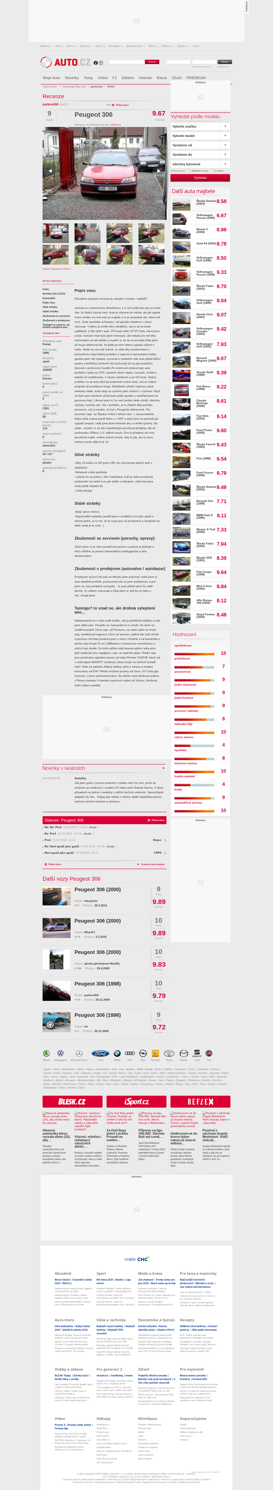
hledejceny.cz (103, 1424)
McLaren (70, 1080)
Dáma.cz (182, 46)
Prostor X (60, 1425)
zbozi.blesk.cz (104, 1439)
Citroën (47, 1073)
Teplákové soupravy (148, 1447)
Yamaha (71, 1087)
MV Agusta (140, 1080)
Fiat (209, 1060)
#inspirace (103, 1375)
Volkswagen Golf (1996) (204, 259)
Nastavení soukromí (83, 1482)
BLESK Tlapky (63, 1375)
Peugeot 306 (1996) (98, 1015)
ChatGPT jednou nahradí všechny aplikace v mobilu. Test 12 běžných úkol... (114, 1353)
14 (79, 999)
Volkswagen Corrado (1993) (204, 331)
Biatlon (120, 1279)
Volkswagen (60, 1060)
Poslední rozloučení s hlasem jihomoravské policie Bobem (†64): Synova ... (152, 1290)
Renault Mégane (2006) (206, 359)
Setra (116, 1084)
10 (79, 937)
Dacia (57, 1073)
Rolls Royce (70, 1084)
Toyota (169, 1060)
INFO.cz (67, 1283)
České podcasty (188, 1428)
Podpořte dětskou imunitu (153, 1375)
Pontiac (206, 1080)
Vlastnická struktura (104, 1482)
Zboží (177, 78)
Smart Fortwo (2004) (205, 616)
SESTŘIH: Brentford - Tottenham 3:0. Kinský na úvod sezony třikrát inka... (73, 1441)
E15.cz (70, 46)
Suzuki (169, 1084)
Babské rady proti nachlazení (155, 1379)
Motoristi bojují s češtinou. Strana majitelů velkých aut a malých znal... (72, 1296)
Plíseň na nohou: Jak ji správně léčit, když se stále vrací (155, 1396)
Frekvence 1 (186, 1436)
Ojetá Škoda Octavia (107, 1458)
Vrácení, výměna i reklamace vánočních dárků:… (88, 1141)
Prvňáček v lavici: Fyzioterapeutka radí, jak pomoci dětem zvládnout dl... (198, 1304)
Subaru (159, 1084)
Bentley (130, 1069)
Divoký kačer (81, 1375)
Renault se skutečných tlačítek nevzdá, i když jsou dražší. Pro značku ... (74, 1349)
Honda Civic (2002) (204, 316)
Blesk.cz (45, 46)
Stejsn (157, 840)
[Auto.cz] (66, 66)
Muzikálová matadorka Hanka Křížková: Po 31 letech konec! (69, 1448)
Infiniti (225, 1073)
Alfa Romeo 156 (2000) (204, 602)
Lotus (204, 1076)
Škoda (46, 1060)
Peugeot (180, 1080)
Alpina (80, 1069)
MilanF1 (89, 932)
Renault (155, 1060)
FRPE (157, 852)
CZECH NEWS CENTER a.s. (109, 1474)
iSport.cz (84, 46)
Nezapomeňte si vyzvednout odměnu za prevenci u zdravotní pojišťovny (156, 1402)
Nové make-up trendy (163, 1283)
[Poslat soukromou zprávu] (71, 104)
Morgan (128, 1080)
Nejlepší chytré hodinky (110, 1326)
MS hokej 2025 (105, 1279)
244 (79, 968)
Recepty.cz (115, 46)
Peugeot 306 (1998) (98, 983)
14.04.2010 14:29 (74, 846)
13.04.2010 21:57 (72, 852)
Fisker (138, 1073)
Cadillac (167, 1069)
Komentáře (49, 298)
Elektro (128, 78)
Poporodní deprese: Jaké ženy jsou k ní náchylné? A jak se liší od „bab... (156, 1389)
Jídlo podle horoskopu (204, 1329)
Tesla (203, 1084)
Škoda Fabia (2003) (204, 287)
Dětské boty (144, 1451)
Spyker (134, 1084)
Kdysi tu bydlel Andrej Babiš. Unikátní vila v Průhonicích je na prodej (73, 1303)
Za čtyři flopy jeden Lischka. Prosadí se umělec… (118, 1135)
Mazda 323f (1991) (204, 559)
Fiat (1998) (203, 458)
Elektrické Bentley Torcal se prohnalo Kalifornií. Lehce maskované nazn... (73, 1336)
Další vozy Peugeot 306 (72, 879)
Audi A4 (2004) (206, 243)
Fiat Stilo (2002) (202, 417)
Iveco (54, 1076)
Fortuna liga (61, 1428)
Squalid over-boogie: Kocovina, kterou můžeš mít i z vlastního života (115, 1382)
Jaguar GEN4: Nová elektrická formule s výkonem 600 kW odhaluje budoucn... (199, 1385)
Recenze (53, 96)
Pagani (170, 1080)
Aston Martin (102, 1069)
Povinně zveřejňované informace (184, 1482)
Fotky (46, 289)
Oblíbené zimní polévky (193, 1326)
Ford (100, 1060)
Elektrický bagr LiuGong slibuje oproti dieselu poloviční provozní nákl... (115, 1340)
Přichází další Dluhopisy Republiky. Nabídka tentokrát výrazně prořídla (155, 1343)
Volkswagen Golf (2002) (204, 345)
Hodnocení (183, 634)
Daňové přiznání (147, 1326)
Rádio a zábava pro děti (191, 1432)
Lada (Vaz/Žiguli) (129, 1076)
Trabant (222, 1084)
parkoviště (51, 104)
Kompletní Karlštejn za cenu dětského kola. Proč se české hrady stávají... (156, 1349)
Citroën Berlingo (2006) (202, 403)
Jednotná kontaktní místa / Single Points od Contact (141, 1482)
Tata (187, 1084)
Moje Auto (51, 78)
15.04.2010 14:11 (60, 840)
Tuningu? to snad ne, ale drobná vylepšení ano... (56, 326)
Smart (125, 1084)
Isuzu (46, 1076)
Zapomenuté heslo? (201, 66)
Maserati (221, 1076)
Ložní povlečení (145, 1455)
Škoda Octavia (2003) (206, 202)
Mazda (183, 1060)
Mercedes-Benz (79, 1060)
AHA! (58, 46)
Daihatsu (86, 1073)
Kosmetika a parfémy (148, 1443)
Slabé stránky (50, 311)
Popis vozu (49, 302)
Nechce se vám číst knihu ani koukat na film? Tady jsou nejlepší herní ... (198, 1392)
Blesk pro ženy (134, 46)
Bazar (162, 78)
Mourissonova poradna (193, 1375)
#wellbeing (117, 1375)
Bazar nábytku (145, 1458)
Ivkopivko (91, 900)
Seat (197, 1060)
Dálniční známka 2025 (75, 1329)
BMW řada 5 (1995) (204, 516)
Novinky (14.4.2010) (54, 293)
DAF (76, 1073)
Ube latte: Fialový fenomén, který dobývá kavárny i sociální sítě (196, 1349)
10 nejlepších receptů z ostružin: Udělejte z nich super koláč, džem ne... (198, 1343)
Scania (100, 1084)
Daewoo (67, 1073)
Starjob (183, 1424)
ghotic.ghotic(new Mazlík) (102, 963)
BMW (117, 1060)
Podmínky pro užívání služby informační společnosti (133, 1479)
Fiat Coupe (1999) (203, 573)
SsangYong (146, 1084)
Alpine (89, 1069)
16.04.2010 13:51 (65, 827)
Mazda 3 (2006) (202, 231)
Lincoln (194, 1076)
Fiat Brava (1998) (203, 388)
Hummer (203, 1073)
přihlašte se (116, 125)
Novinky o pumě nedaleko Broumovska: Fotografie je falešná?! (155, 1303)
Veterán (145, 78)
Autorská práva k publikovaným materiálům (85, 1479)
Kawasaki (83, 1076)
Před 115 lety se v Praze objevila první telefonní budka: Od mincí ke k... (156, 1296)
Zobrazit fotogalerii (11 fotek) (56, 269)
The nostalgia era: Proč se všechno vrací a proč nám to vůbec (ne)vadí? (114, 1388)
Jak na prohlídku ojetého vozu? (112, 1443)
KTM (114, 1076)
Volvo (62, 1087)
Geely (154, 1073)
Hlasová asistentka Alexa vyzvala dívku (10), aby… (56, 1135)
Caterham (180, 1069)
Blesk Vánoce (63, 1279)
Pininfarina (194, 1080)
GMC (162, 1073)
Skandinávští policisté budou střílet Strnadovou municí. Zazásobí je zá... (156, 1336)
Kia (92, 1076)
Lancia (160, 1076)
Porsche (217, 1080)
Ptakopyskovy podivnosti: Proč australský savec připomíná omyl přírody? (196, 1399)
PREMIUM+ (196, 78)
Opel (143, 1060)
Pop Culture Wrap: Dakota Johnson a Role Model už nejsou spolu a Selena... (115, 1395)
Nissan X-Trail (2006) (205, 531)
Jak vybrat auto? (105, 1462)
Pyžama (142, 1439)
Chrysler (214, 1069)
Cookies (205, 1479)
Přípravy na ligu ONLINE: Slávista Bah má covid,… (151, 1133)
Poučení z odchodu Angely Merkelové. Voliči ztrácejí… (215, 1135)
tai (86, 1026)
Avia (121, 1069)
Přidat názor (122, 105)
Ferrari (122, 1073)
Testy (88, 78)
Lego (140, 1436)
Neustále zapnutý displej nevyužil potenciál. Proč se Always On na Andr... (116, 1346)
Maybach (48, 1080)
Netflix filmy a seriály (67, 1379)
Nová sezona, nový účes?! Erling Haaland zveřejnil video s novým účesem (71, 1435)
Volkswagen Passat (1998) (205, 273)
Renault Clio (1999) (204, 502)
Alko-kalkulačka (64, 1326)
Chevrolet (202, 1069)
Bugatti (149, 1069)
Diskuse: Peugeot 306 (64, 820)
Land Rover (172, 1076)
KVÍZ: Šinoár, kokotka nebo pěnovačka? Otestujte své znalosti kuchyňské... (196, 1336)
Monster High (144, 1428)
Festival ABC (199, 1379)
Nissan (152, 1080)
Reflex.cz (167, 46)
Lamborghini (147, 1076)
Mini (105, 1080)
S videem (219, 171)
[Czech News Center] (143, 1258)
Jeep (72, 1076)
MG (99, 1080)
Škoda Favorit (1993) (205, 446)
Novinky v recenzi (64, 768)
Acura (56, 1069)
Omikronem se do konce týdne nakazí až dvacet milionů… (183, 1138)
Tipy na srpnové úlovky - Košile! (195, 1292)
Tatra (194, 1084)
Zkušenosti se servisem (56, 316)
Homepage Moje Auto (74, 86)
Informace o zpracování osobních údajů (180, 1479)
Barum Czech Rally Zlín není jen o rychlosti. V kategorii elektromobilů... (72, 1343)
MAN (212, 1076)
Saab (91, 1084)
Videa (103, 78)
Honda (192, 1073)
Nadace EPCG (166, 1329)
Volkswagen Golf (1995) (204, 301)
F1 (115, 78)
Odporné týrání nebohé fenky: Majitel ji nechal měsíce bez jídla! (73, 1290)
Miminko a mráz (205, 1283)
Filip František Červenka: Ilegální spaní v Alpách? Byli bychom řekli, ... (74, 1385)
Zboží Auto (102, 1455)
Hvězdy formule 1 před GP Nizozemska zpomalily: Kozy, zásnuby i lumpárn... (116, 1296)
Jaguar (63, 1076)
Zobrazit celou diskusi (152, 864)
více (195, 46)
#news (129, 1375)
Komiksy (185, 1379)
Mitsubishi (115, 1080)
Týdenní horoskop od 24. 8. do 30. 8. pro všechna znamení (198, 1297)
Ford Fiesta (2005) (204, 431)
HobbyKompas (104, 1447)
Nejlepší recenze (200, 171)
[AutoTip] (229, 77)
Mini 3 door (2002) (204, 587)
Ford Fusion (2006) (204, 474)
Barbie (141, 1432)
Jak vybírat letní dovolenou (195, 1287)
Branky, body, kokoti (80, 1425)
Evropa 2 (184, 1439)
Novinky (72, 78)
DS (105, 1073)
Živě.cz (152, 46)
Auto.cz (99, 46)
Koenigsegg (103, 1076)
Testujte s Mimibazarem (149, 1424)
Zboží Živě (102, 1428)
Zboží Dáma (103, 1436)
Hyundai (214, 1073)
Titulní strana (50, 86)
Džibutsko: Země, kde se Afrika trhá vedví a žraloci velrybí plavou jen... (72, 1399)
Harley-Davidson (177, 1073)
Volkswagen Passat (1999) (205, 216)
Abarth (47, 1069)
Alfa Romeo (68, 1069)
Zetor (81, 1087)
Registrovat (223, 66)
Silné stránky (50, 307)
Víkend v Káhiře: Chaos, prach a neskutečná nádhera (70, 1392)
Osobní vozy (103, 1432)
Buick (158, 1069)
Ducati (112, 1073)
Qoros (46, 1084)
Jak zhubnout (146, 1279)
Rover (82, 1084)
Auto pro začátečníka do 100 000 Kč (114, 1451)
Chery (191, 1069)
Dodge (97, 1073)
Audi (129, 1060)
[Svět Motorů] (221, 77)
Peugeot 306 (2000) (98, 889)
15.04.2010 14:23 (63, 833)
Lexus (184, 1076)
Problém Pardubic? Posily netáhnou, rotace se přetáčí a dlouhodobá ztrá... (115, 1290)
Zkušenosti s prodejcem (56, 320)
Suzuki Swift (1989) (204, 374)
